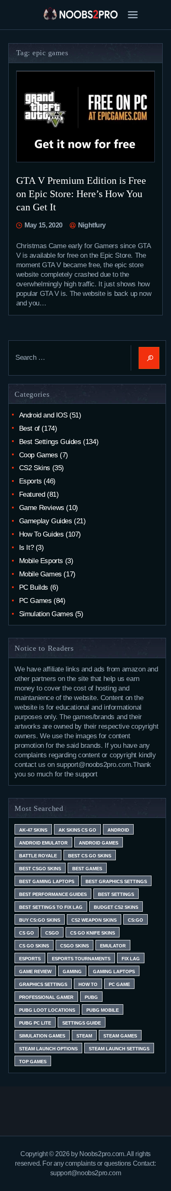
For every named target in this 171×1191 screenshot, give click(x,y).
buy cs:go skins (39, 920)
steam (84, 1035)
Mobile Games (40, 574)
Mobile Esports (41, 561)
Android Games (98, 842)
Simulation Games (46, 614)
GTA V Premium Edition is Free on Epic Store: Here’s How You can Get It (81, 193)
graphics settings (43, 984)
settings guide (81, 1022)
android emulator (43, 842)
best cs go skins (89, 855)
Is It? (26, 548)
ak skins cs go (77, 829)
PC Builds (33, 587)
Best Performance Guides (53, 894)
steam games (120, 1035)
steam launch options (48, 1048)
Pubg (91, 997)
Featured (32, 494)
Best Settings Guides (50, 442)
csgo (52, 932)
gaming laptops (114, 971)
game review (35, 971)
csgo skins (74, 945)
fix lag (131, 958)
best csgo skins (40, 868)
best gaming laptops (46, 881)
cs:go (135, 920)
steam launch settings (119, 1048)
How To (88, 984)
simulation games (42, 1035)
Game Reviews (41, 508)
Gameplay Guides (45, 521)
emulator (113, 945)
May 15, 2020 (43, 225)
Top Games (32, 1061)
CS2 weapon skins (94, 920)
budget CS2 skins (116, 907)
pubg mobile (102, 1010)
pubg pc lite (35, 1022)
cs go (26, 932)
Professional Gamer (46, 997)
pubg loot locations (47, 1010)
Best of (29, 428)
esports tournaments (81, 958)
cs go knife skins (92, 932)
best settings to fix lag (51, 907)
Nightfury (90, 225)
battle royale (38, 855)
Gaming (72, 971)
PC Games (35, 601)
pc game (119, 984)
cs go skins (34, 945)
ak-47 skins (33, 829)
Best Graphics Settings (116, 881)
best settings (116, 894)
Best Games (87, 868)
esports (30, 958)
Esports (30, 481)
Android (118, 829)
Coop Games (38, 455)
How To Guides (41, 534)
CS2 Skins (34, 468)
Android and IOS (43, 415)
